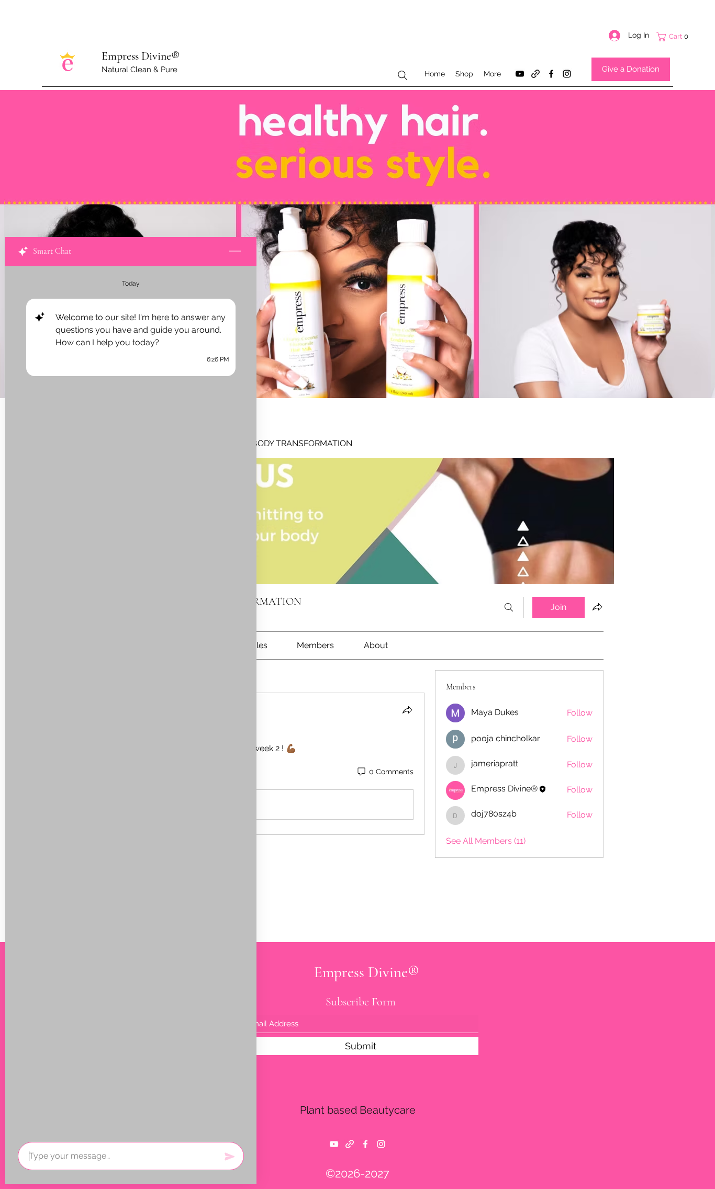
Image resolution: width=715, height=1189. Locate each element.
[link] (258, 645)
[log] (130, 701)
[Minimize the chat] (235, 251)
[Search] (403, 75)
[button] (680, 36)
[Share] (407, 710)
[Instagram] (567, 74)
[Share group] (597, 607)
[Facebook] (551, 74)
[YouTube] (520, 74)
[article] (267, 764)
